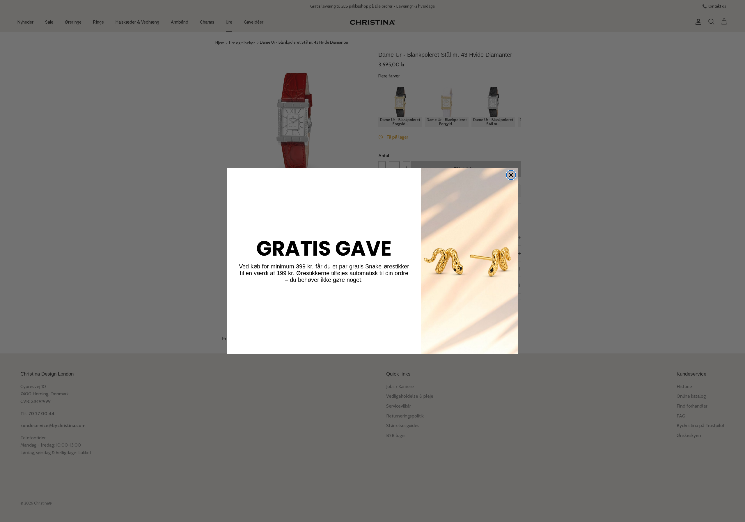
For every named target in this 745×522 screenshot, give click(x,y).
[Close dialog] (511, 175)
